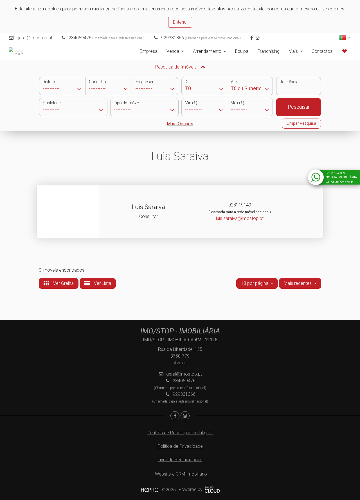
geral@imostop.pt (34, 37)
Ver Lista (102, 283)
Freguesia (144, 81)
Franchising (268, 51)
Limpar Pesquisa (301, 123)
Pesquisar (299, 107)
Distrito (48, 81)
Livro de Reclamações (180, 459)
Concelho (97, 81)
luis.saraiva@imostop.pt (240, 218)
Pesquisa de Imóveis (176, 67)
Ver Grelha (63, 283)
